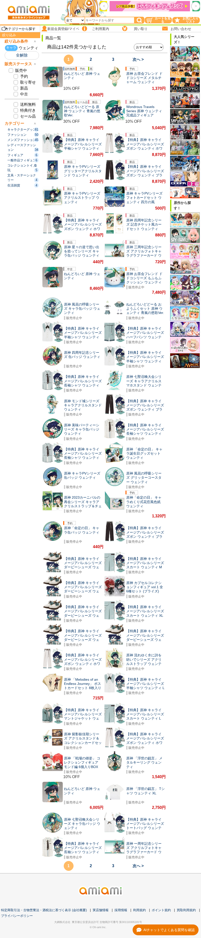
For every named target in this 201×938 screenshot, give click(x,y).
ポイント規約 (161, 910)
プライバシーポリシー (17, 916)
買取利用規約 (186, 910)
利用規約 (139, 910)
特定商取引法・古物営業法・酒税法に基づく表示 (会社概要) (44, 910)
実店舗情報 (101, 910)
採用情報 (120, 910)
